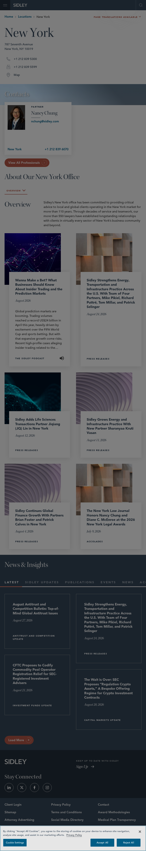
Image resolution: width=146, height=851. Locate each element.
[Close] (140, 831)
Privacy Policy (74, 835)
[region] (73, 838)
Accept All (102, 842)
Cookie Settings (15, 842)
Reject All (128, 842)
